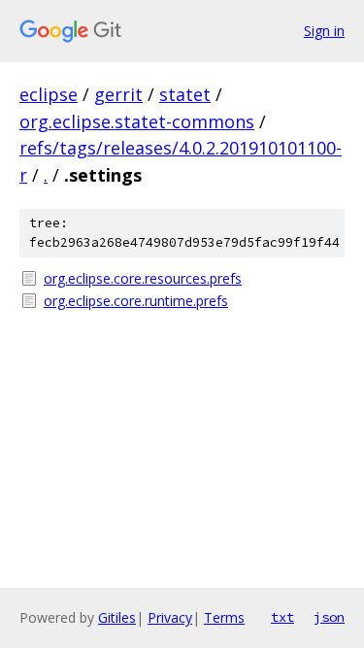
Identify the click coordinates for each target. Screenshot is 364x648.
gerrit (118, 94)
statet (185, 94)
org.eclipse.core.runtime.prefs (136, 300)
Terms (224, 617)
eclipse (48, 94)
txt (282, 617)
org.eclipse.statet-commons (136, 121)
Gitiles (117, 617)
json (329, 617)
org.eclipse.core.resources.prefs (143, 278)
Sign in (324, 30)
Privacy (170, 617)
